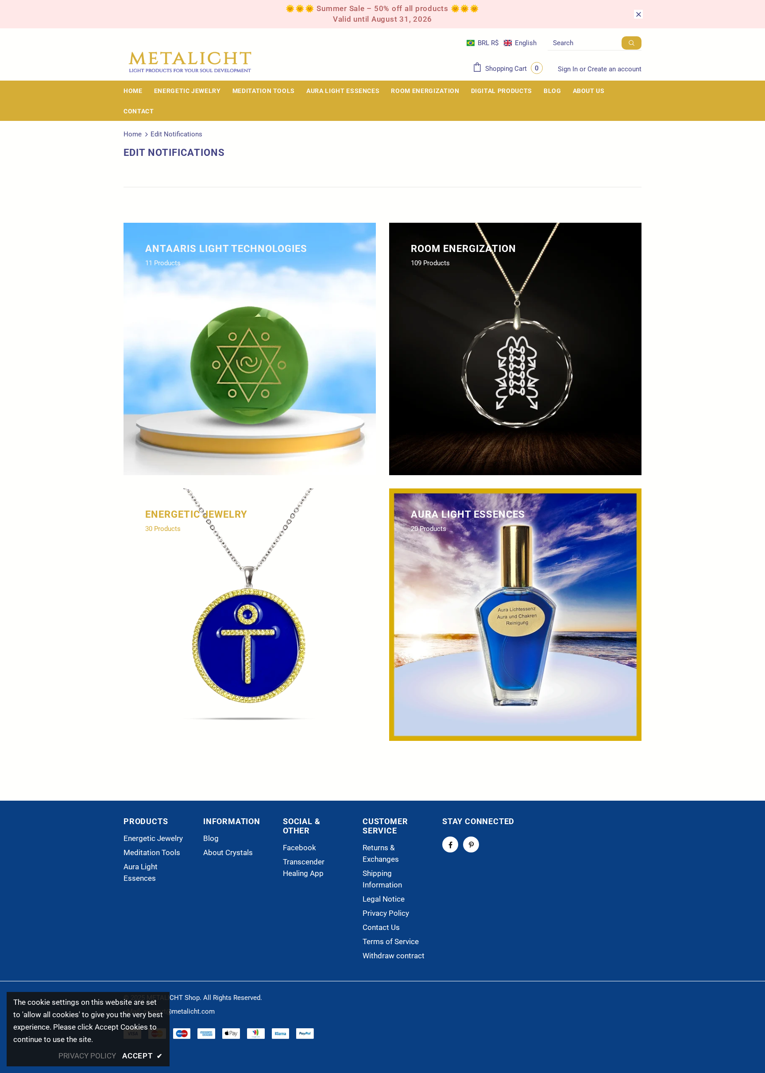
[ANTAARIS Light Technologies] (250, 349)
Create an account (614, 69)
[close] (638, 14)
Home (133, 134)
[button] (501, 42)
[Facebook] (450, 844)
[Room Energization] (515, 349)
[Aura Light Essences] (515, 614)
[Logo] (190, 62)
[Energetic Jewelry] (250, 614)
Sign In (569, 69)
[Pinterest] (471, 844)
